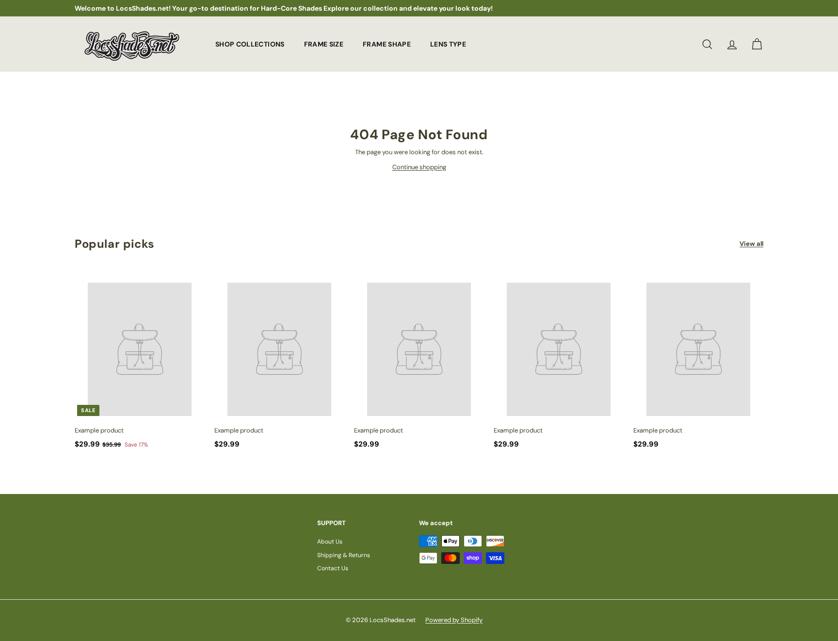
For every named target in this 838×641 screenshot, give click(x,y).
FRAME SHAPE (387, 43)
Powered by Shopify (454, 620)
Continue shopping (419, 167)
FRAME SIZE (324, 43)
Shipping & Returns (343, 555)
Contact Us (332, 568)
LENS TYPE (448, 43)
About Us (329, 541)
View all (751, 244)
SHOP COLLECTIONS (250, 43)
